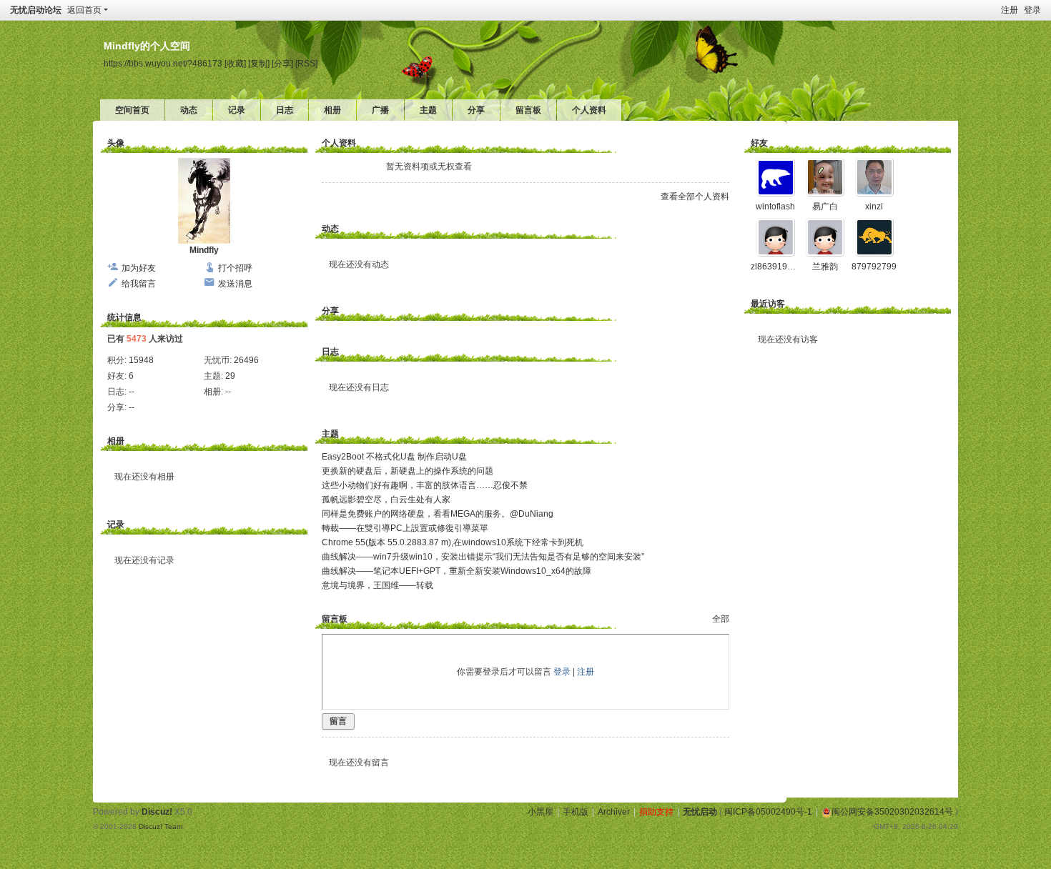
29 (230, 376)
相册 (332, 110)
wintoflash (775, 207)
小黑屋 (540, 812)
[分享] (282, 63)
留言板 (528, 110)
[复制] (259, 63)
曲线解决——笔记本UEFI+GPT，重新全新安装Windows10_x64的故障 (456, 571)
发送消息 (235, 284)
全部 (720, 619)
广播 (380, 110)
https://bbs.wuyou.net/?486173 (163, 63)
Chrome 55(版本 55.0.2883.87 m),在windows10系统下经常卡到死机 (452, 542)
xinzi (874, 207)
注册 (1009, 10)
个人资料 (589, 110)
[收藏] (235, 63)
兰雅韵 (825, 267)
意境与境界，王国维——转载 (377, 585)
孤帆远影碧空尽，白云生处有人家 (386, 500)
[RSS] (306, 63)
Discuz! (157, 812)
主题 (428, 110)
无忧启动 (700, 812)
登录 (1032, 10)
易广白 (825, 207)
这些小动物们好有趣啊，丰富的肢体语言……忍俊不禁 (425, 485)
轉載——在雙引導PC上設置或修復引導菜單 (405, 528)
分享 (476, 110)
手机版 (575, 812)
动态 (188, 110)
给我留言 (139, 284)
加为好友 (139, 268)
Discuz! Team (160, 826)
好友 (759, 143)
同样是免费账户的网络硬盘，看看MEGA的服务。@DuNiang (437, 514)
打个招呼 (235, 268)
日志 (284, 110)
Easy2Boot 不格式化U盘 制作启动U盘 (394, 457)
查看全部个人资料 (695, 197)
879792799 (874, 267)
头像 (115, 143)
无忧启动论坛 (35, 10)
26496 (246, 360)
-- (131, 392)
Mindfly (204, 250)
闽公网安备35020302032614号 (892, 812)
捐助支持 (656, 812)
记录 (236, 110)
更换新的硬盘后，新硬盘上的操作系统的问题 (407, 471)
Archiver (614, 812)
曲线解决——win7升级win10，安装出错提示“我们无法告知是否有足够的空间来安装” (483, 557)
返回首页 (84, 10)
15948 (141, 360)
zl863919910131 (784, 267)
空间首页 (132, 110)
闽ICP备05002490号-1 (768, 812)
